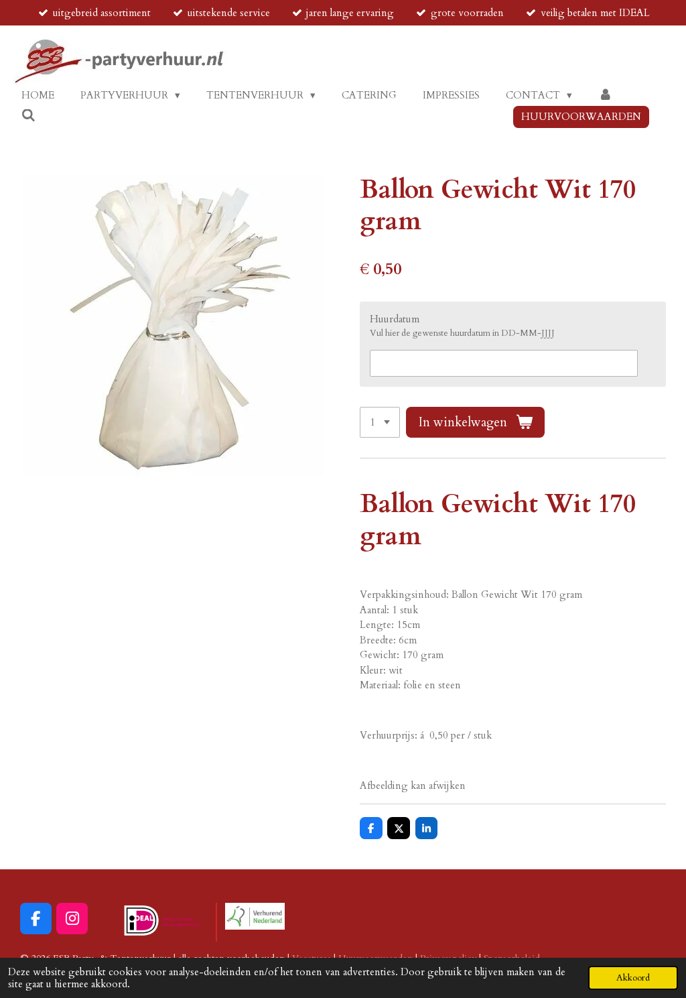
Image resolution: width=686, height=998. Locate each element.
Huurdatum (394, 319)
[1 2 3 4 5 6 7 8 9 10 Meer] (380, 422)
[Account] (605, 95)
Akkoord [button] (633, 978)
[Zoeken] (28, 116)
